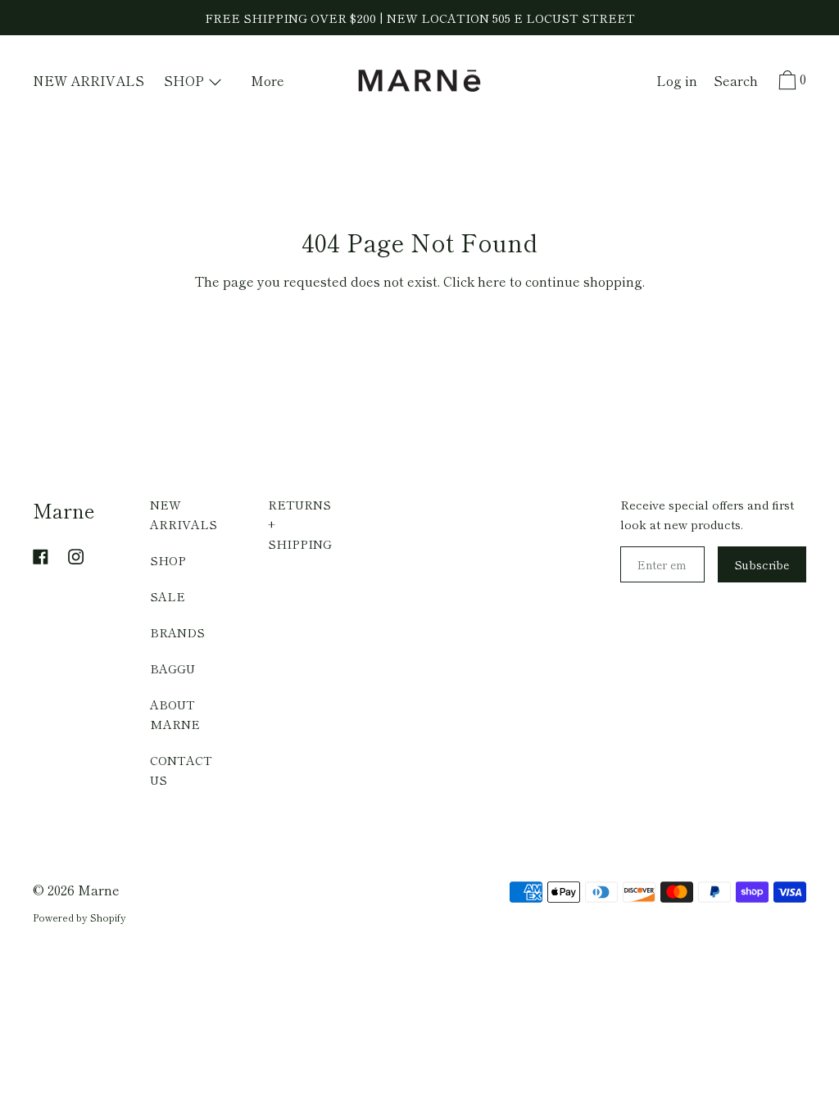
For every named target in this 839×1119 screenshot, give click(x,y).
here (492, 281)
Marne (64, 510)
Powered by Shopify (79, 917)
